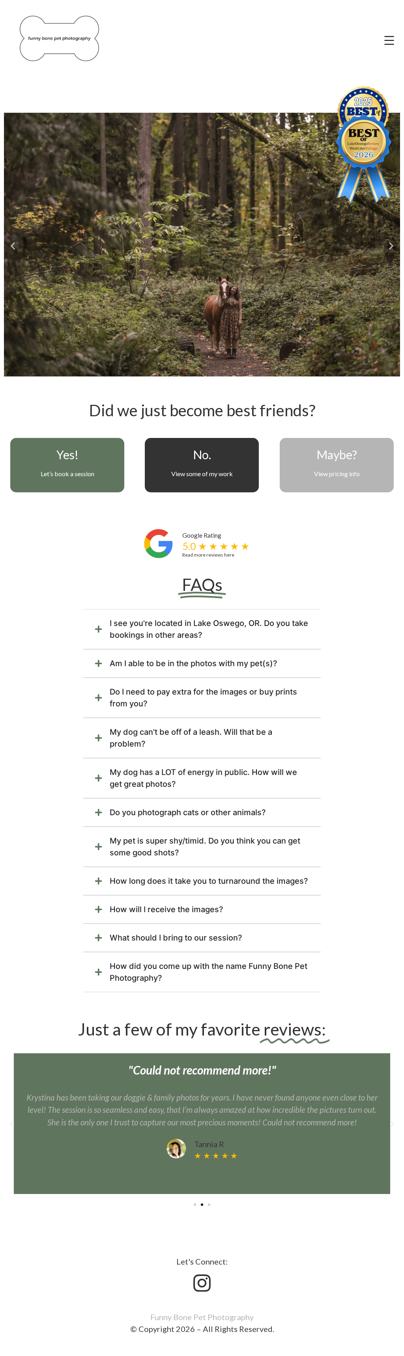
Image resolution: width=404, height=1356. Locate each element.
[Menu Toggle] (389, 40)
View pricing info (336, 474)
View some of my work (202, 474)
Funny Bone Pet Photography (202, 1317)
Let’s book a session (67, 474)
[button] (13, 246)
